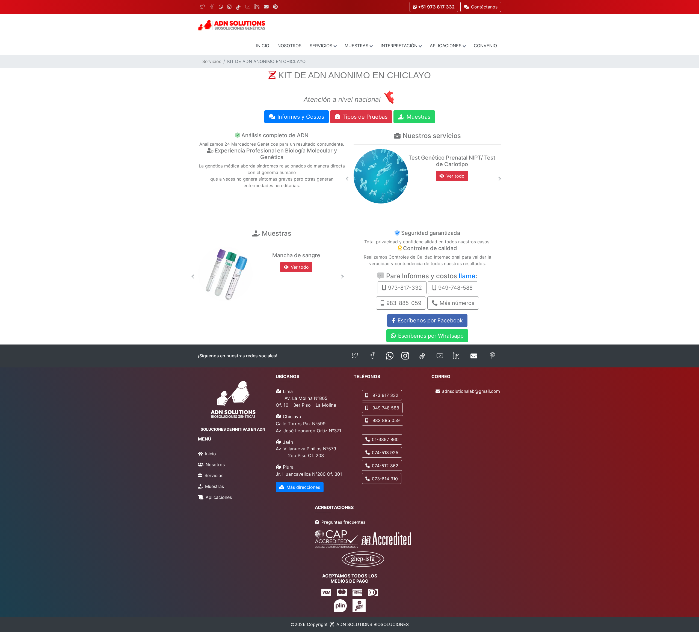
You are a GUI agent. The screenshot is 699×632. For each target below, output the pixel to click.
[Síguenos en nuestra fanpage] (372, 355)
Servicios (321, 45)
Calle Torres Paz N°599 (300, 423)
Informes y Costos (300, 116)
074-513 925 (385, 452)
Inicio (262, 45)
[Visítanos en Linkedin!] (456, 355)
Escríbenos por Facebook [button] (430, 320)
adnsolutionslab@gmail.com (471, 391)
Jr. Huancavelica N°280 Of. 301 (309, 474)
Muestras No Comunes (296, 255)
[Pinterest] (275, 7)
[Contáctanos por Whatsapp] (390, 356)
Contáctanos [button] (484, 7)
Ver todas (300, 267)
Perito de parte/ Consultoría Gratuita (452, 160)
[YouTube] (247, 7)
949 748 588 (385, 408)
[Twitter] (202, 7)
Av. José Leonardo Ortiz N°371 (308, 430)
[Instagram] (229, 7)
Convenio (485, 45)
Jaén (288, 442)
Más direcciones (303, 487)
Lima (288, 391)
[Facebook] (212, 7)
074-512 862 (385, 465)
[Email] (266, 7)
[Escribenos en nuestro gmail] (473, 356)
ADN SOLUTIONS (372, 624)
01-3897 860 (385, 439)
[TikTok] (238, 7)
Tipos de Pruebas (364, 116)
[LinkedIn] (257, 7)
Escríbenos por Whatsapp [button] (431, 336)
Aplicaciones (445, 45)
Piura (288, 467)
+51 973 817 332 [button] (436, 7)
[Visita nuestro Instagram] (405, 356)
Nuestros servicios (432, 136)
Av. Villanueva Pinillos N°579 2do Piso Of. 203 (306, 452)
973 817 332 (385, 395)
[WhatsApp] (221, 7)
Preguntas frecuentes (343, 522)
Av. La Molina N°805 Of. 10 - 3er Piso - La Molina (306, 402)
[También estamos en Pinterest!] (492, 355)
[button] (347, 178)
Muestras (356, 45)
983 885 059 (386, 420)
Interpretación (399, 45)
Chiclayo (292, 416)
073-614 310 (385, 478)
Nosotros (289, 45)
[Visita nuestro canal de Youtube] (439, 355)
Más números (457, 303)
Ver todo (455, 176)
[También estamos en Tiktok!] (422, 356)
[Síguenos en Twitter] (355, 355)
